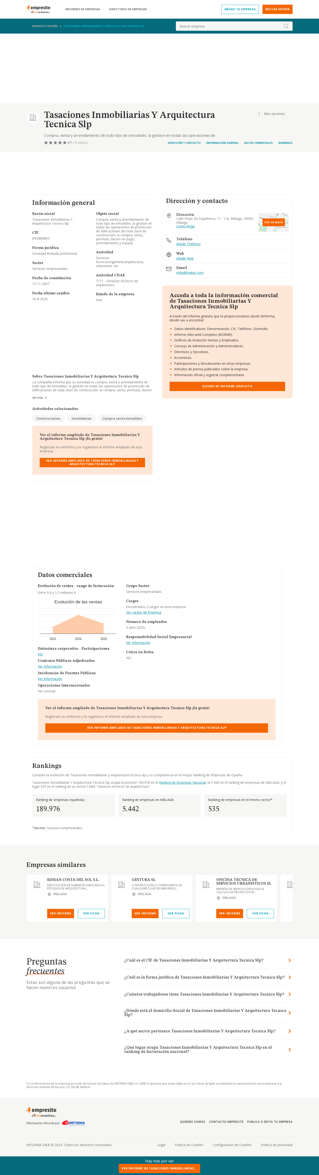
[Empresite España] (40, 9)
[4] (60, 142)
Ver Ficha (91, 913)
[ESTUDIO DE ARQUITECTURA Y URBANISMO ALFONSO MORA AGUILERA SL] (290, 884)
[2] (51, 142)
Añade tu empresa (240, 9)
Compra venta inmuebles (122, 418)
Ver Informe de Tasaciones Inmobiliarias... (159, 1168)
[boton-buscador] (286, 26)
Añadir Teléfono (188, 244)
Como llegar (185, 226)
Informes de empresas (82, 9)
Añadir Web (185, 259)
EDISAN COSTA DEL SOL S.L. (73, 880)
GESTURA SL (144, 880)
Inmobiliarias (81, 418)
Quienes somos (192, 1122)
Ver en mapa (273, 222)
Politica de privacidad (277, 1145)
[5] (65, 142)
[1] (46, 142)
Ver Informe (60, 913)
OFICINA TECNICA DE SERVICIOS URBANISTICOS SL (243, 882)
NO (40, 654)
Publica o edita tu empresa (270, 1122)
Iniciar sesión (277, 9)
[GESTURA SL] (121, 884)
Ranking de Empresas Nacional (182, 782)
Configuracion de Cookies (232, 1145)
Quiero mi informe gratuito (227, 386)
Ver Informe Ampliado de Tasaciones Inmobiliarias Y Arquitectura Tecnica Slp (92, 462)
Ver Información (50, 667)
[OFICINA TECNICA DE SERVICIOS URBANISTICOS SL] (206, 884)
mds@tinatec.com (190, 273)
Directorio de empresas (128, 9)
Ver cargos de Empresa (143, 613)
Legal (161, 1145)
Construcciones (48, 418)
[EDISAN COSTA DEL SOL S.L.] (36, 884)
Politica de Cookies (189, 1145)
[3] (55, 142)
